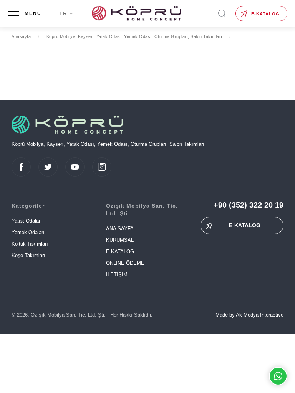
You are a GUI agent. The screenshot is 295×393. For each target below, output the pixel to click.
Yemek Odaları (28, 232)
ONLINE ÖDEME (125, 263)
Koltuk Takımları (30, 244)
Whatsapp (278, 376)
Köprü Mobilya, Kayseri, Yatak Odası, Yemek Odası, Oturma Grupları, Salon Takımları (134, 36)
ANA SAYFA (120, 228)
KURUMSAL (120, 240)
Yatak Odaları (27, 221)
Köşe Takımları (28, 255)
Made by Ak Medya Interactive (249, 315)
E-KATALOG (265, 14)
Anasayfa (21, 36)
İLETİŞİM (117, 274)
